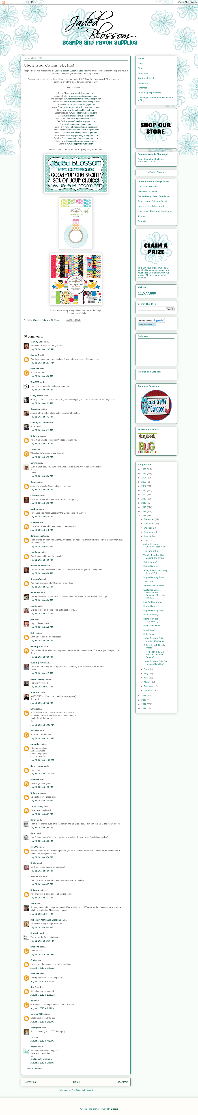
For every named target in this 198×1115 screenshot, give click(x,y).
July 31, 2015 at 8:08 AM (41, 573)
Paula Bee (35, 593)
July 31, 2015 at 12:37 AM (42, 363)
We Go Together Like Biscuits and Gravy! (154, 556)
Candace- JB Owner (148, 186)
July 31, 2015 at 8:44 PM (41, 914)
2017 (144, 507)
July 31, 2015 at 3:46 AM (41, 390)
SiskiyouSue (36, 579)
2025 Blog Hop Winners (149, 92)
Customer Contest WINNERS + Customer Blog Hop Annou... (154, 594)
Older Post (122, 1082)
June (146, 669)
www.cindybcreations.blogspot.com (78, 110)
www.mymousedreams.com (83, 118)
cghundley (35, 744)
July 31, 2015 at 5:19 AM (41, 430)
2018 (144, 503)
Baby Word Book (151, 625)
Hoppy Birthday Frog (153, 577)
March (147, 682)
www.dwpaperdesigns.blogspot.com (82, 135)
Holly (32, 633)
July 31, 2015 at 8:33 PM (41, 898)
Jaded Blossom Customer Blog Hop (71, 71)
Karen (33, 820)
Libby (33, 449)
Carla (32, 709)
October (148, 528)
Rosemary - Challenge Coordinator (155, 211)
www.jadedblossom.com (83, 93)
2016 (144, 511)
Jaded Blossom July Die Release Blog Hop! (155, 662)
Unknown (34, 369)
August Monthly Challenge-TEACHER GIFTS (151, 160)
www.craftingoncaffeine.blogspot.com (81, 127)
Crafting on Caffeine (40, 422)
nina (32, 1000)
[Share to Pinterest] (79, 320)
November (149, 523)
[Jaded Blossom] (156, 172)
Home (76, 1082)
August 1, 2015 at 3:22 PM (42, 1022)
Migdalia (34, 1047)
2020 (144, 494)
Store (140, 68)
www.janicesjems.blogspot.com (83, 132)
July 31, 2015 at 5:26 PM (41, 841)
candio (33, 606)
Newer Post (30, 1082)
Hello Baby (148, 634)
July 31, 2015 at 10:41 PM (42, 954)
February (149, 686)
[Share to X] (73, 320)
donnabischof (37, 536)
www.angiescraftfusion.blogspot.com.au (81, 107)
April (146, 677)
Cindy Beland (36, 395)
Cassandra (35, 495)
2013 (144, 700)
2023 (144, 482)
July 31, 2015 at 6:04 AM (41, 476)
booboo (34, 509)
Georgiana (35, 409)
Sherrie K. (35, 692)
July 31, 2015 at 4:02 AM (41, 403)
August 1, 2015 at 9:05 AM (42, 981)
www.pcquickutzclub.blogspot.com (83, 130)
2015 (144, 515)
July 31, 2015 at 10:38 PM (42, 941)
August (147, 536)
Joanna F (34, 355)
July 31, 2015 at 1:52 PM (41, 787)
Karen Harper (36, 766)
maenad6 (34, 731)
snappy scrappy (38, 679)
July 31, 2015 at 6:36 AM (41, 503)
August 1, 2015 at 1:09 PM (42, 1008)
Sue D (33, 987)
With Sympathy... (151, 614)
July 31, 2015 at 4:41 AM (41, 417)
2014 (144, 695)
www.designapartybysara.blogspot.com (78, 141)
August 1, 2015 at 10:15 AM (43, 995)
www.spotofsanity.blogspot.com (83, 113)
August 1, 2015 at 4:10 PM (42, 1041)
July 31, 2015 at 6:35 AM (41, 490)
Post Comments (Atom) (82, 1090)
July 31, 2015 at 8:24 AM (41, 600)
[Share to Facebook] (76, 320)
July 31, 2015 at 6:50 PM (41, 871)
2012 (144, 704)
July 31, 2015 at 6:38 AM (41, 516)
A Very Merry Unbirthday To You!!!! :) (155, 571)
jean (32, 619)
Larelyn (34, 463)
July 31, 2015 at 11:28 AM (42, 760)
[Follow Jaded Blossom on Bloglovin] (151, 322)
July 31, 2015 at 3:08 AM (41, 376)
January (148, 690)
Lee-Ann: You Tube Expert (151, 206)
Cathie (33, 482)
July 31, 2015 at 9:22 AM (41, 703)
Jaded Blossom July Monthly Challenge (153, 639)
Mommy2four (36, 646)
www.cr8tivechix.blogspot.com (81, 121)
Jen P (33, 903)
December (149, 519)
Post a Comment (35, 1069)
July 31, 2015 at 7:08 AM (41, 560)
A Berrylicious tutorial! (153, 585)
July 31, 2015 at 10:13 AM (42, 738)
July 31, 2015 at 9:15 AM (41, 673)
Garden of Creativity (148, 78)
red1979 (34, 847)
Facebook (143, 73)
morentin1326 (36, 1014)
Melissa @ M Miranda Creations (45, 920)
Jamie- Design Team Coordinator (154, 196)
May (146, 673)
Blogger (114, 1109)
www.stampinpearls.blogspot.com (83, 138)
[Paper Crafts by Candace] (156, 420)
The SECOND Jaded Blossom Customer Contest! (153, 655)
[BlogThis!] (70, 320)
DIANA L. (34, 933)
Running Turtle (37, 663)
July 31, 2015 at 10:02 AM (42, 725)
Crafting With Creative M (41, 1059)
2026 (144, 469)
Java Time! (148, 581)
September (149, 532)
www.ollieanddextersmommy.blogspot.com (82, 99)
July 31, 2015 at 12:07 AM (42, 349)
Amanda (142, 221)
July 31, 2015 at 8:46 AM (41, 640)
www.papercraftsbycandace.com (83, 96)
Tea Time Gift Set (151, 551)
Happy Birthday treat (153, 610)
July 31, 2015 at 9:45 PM (41, 927)
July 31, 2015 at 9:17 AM (41, 687)
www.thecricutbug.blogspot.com (78, 124)
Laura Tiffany (36, 806)
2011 (144, 708)
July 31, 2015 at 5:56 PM (41, 857)
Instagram (143, 83)
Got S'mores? (150, 562)
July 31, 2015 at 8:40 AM (41, 627)
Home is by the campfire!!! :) (150, 620)
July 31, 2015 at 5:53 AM (41, 457)
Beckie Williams (38, 565)
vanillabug (35, 552)
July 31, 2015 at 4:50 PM (41, 828)
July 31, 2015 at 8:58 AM (41, 657)
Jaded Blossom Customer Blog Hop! (154, 545)
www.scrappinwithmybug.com (80, 144)
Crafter (33, 960)
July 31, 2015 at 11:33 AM (42, 774)
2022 (144, 486)
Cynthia (141, 216)
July (146, 540)
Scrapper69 (35, 1028)
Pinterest (142, 87)
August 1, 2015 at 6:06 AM (42, 968)
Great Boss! (149, 630)
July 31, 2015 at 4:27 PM (41, 814)
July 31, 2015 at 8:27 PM (41, 884)
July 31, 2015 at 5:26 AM (41, 444)
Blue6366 (34, 382)
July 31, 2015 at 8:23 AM (41, 587)
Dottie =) (34, 863)
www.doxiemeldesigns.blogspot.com (78, 116)
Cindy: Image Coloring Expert (152, 201)
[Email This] (67, 320)
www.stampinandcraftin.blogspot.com (83, 102)
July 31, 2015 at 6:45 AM (41, 530)
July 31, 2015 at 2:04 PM (41, 800)
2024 (144, 477)
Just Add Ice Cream (153, 602)
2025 (144, 473)
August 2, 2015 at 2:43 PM (42, 1063)
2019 (144, 498)
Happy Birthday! (151, 566)
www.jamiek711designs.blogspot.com (78, 104)
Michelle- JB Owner (147, 191)
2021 (144, 490)
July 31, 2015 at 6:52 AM (41, 546)
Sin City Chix (36, 342)
